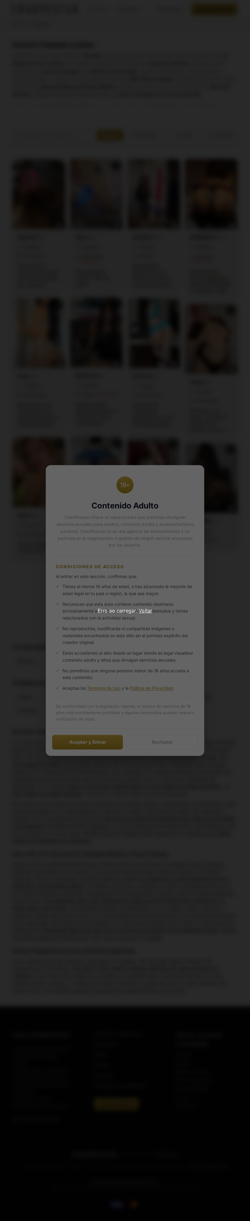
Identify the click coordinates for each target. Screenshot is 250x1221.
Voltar (145, 611)
